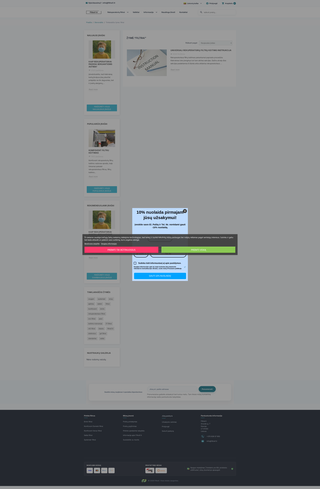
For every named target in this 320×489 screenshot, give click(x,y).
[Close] (185, 211)
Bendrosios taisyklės (92, 243)
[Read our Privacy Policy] (184, 267)
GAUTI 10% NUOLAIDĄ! (160, 276)
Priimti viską (198, 249)
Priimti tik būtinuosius (122, 249)
